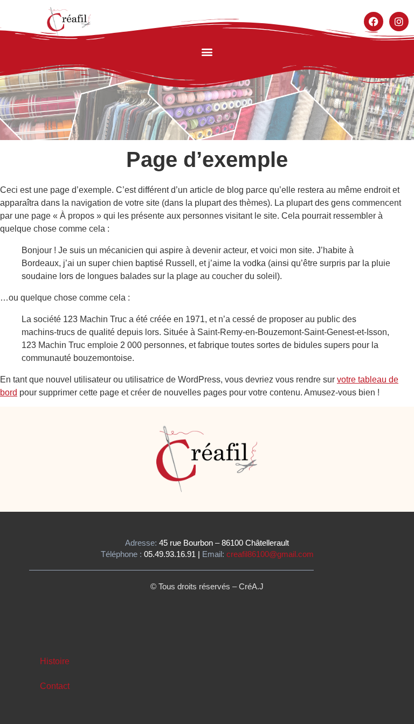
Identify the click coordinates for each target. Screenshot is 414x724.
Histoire (55, 661)
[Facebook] (373, 21)
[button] (207, 52)
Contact (55, 686)
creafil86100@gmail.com (270, 554)
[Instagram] (399, 21)
